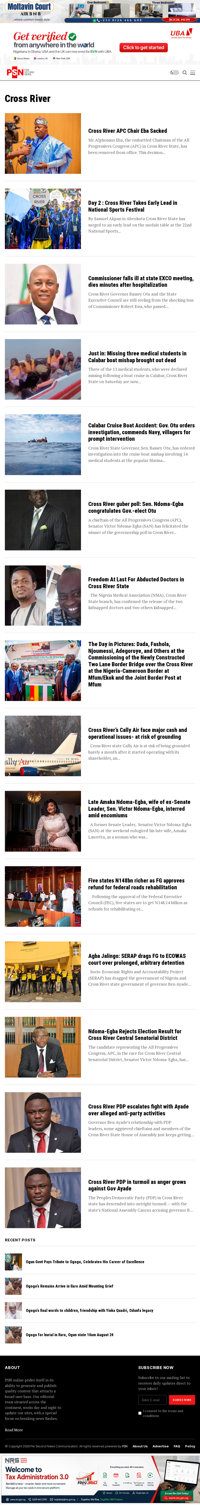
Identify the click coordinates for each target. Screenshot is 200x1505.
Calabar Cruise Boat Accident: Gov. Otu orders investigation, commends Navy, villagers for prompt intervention (141, 432)
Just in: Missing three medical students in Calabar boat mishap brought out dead (137, 357)
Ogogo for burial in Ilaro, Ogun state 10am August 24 (69, 1335)
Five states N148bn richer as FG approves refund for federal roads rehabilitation (136, 884)
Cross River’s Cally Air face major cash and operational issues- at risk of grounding (137, 733)
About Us (140, 1446)
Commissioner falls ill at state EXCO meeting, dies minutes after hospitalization (141, 281)
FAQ (177, 1446)
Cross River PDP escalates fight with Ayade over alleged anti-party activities (138, 1110)
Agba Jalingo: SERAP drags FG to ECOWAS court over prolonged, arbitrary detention (137, 959)
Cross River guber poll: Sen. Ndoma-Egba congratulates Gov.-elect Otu (135, 507)
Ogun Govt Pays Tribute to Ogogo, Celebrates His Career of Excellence (85, 1262)
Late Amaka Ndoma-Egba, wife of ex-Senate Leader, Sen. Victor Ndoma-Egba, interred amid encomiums (139, 809)
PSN (125, 1446)
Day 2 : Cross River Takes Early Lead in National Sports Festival (132, 206)
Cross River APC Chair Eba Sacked (127, 131)
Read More (14, 1429)
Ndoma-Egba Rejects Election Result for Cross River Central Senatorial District (134, 1035)
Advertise (161, 1446)
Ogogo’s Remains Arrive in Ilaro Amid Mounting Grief (69, 1286)
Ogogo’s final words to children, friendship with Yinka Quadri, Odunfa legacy (89, 1310)
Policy (190, 1446)
